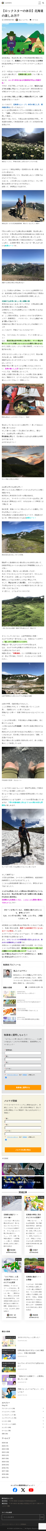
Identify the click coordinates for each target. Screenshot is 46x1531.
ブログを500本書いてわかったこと (27, 1010)
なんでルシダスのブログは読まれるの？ (29, 1002)
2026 (3, 1443)
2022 (3, 1455)
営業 (3, 1434)
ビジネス (4, 1421)
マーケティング (11, 997)
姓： (7, 1056)
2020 (4, 1461)
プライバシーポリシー (12, 1074)
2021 (3, 1458)
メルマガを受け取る (23, 1150)
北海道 (6, 1158)
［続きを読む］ (30, 983)
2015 (3, 1477)
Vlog (3, 1405)
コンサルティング (7, 1415)
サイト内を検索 (7, 1512)
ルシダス (13, 1014)
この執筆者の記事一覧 (35, 987)
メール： (8, 1068)
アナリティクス (7, 1408)
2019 (3, 1465)
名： (7, 1062)
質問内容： (9, 1050)
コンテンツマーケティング (9, 1005)
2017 (3, 1471)
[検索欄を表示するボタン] (43, 2)
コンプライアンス (7, 1418)
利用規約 (25, 1074)
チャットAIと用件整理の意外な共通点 (28, 1019)
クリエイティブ (7, 1411)
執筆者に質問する (23, 1087)
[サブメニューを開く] (43, 1408)
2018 (3, 1468)
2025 (3, 1446)
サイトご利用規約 (21, 1524)
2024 (4, 1449)
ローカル (35, 20)
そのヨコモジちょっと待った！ (26, 993)
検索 (42, 1517)
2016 (3, 1474)
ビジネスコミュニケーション (9, 1022)
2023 (4, 1452)
